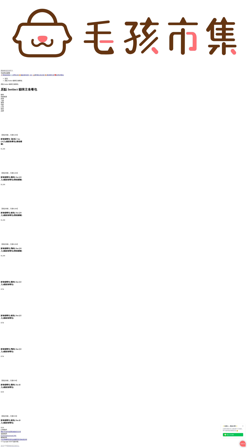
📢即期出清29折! (39, 75)
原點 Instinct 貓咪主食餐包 (13, 80)
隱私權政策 (14, 432)
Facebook (4, 436)
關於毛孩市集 (5, 432)
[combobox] (123, 95)
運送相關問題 (14, 439)
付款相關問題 (5, 439)
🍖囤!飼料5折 (49, 75)
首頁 (6, 78)
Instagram (10, 436)
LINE (14, 436)
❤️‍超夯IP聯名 (59, 75)
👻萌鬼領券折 (5, 75)
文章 (19, 432)
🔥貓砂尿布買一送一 (26, 75)
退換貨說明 (23, 439)
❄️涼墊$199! (14, 75)
